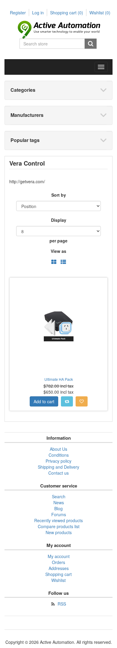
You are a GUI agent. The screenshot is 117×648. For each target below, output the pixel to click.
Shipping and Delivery (58, 467)
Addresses (59, 568)
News (58, 502)
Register (18, 13)
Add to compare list (67, 401)
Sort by (58, 195)
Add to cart (44, 401)
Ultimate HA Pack (58, 379)
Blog (58, 508)
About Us (58, 449)
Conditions (59, 455)
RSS (62, 604)
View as (58, 251)
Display (58, 220)
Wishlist (58, 580)
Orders (58, 562)
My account (59, 556)
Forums (58, 514)
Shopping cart (66, 13)
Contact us (58, 473)
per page (59, 241)
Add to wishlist (82, 401)
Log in (38, 13)
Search (91, 44)
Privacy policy (58, 461)
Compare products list (59, 526)
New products (59, 532)
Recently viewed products (58, 520)
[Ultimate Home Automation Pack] (58, 326)
